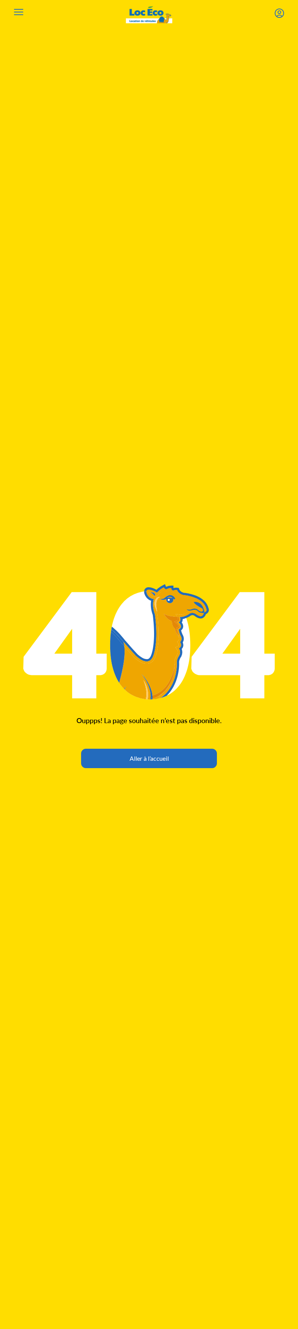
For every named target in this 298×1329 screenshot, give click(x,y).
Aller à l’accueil (149, 758)
